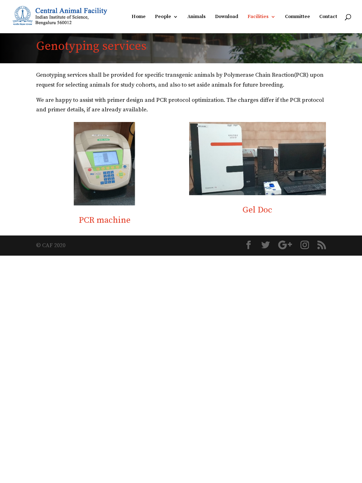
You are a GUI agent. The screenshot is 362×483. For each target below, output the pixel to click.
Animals (196, 17)
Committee (297, 17)
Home (139, 17)
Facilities (258, 17)
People (163, 17)
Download (226, 17)
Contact (328, 17)
